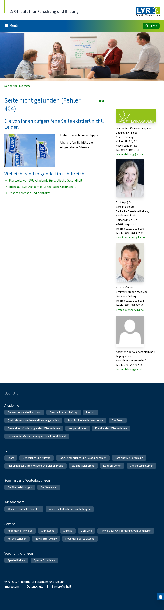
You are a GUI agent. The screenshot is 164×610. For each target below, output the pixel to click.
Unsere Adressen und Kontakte (30, 193)
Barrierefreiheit (61, 587)
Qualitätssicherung (83, 466)
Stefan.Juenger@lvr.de (130, 310)
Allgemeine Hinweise (20, 531)
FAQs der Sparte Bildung (80, 539)
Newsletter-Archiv (46, 539)
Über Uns (11, 393)
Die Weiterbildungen (20, 487)
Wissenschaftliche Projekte (24, 509)
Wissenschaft (14, 502)
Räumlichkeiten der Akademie (85, 420)
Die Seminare (49, 487)
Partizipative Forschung (129, 458)
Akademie (11, 405)
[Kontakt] (160, 596)
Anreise (67, 531)
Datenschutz (35, 587)
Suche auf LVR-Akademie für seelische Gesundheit (42, 187)
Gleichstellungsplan (141, 466)
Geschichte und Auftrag (64, 412)
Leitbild (90, 412)
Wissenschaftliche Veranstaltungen (70, 509)
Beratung (86, 531)
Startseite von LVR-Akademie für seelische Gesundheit (45, 181)
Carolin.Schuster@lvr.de (130, 237)
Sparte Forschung (44, 560)
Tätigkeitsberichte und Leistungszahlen (82, 458)
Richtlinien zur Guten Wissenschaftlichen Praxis (35, 466)
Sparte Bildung (16, 560)
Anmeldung (48, 531)
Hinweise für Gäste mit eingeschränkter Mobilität (37, 436)
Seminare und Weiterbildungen (27, 480)
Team (11, 458)
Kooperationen (78, 428)
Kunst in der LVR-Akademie (111, 428)
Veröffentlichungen (18, 553)
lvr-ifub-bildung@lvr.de (129, 154)
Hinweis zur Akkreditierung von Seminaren (126, 531)
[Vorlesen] (102, 102)
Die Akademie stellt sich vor (24, 412)
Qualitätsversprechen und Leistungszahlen (33, 420)
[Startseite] (148, 11)
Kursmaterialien (17, 539)
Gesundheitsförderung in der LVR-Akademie (34, 428)
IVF (6, 450)
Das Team (117, 420)
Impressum (11, 587)
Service (9, 523)
